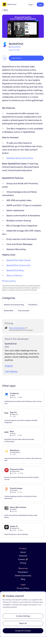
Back (5, 10)
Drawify (14, 490)
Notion (14, 509)
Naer (14, 433)
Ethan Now (16, 471)
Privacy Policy (23, 588)
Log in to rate (14, 50)
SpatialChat (16, 47)
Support (9, 365)
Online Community (23, 575)
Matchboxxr (16, 452)
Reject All (23, 623)
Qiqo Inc (15, 414)
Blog (23, 579)
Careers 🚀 (23, 559)
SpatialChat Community (18, 265)
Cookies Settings (23, 616)
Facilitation (32, 305)
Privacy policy (9, 281)
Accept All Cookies (23, 631)
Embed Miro (9, 310)
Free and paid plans (17, 328)
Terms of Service (14, 275)
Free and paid (23, 310)
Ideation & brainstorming (14, 305)
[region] (23, 614)
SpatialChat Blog (14, 270)
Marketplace (11, 4)
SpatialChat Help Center (18, 260)
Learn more (17, 58)
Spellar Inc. (16, 528)
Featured (23, 556)
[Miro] (4, 4)
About (23, 552)
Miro (13, 395)
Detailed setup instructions (19, 158)
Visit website (11, 371)
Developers (23, 572)
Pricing (23, 563)
